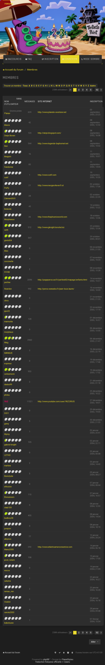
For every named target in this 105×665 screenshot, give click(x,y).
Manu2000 (9, 549)
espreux (8, 363)
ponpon (7, 528)
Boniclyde (8, 476)
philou (7, 395)
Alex (6, 251)
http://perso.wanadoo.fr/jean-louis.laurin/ (56, 289)
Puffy (6, 188)
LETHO (7, 455)
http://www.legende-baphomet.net (53, 143)
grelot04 (8, 240)
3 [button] (82, 90)
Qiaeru (67, 662)
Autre (93, 85)
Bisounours (9, 497)
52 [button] (97, 90)
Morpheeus (9, 219)
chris (6, 300)
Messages (29, 101)
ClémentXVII (9, 198)
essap (7, 272)
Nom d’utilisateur (11, 102)
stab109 (8, 507)
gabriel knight (10, 444)
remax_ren (9, 591)
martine (7, 465)
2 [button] (78, 90)
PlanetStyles (67, 659)
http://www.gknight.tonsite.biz (51, 227)
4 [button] (86, 90)
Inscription (96, 101)
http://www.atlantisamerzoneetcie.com (55, 547)
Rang (19, 99)
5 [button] (90, 90)
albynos (7, 539)
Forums (9, 3)
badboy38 (8, 518)
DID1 (6, 413)
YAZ (6, 401)
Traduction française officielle (48, 662)
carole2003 (9, 612)
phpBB (46, 659)
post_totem (9, 560)
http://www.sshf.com (47, 175)
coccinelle (8, 261)
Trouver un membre (12, 85)
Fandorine (8, 167)
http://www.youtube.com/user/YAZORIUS (56, 401)
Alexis (7, 125)
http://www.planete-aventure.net (52, 112)
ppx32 (7, 311)
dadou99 (8, 384)
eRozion (8, 486)
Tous (25, 85)
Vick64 (7, 602)
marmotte (8, 321)
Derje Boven (9, 135)
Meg (6, 342)
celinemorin (9, 374)
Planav (7, 113)
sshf (6, 177)
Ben (6, 146)
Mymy (7, 434)
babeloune (9, 623)
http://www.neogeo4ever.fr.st (51, 185)
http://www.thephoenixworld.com (52, 217)
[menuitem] (28, 59)
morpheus (8, 332)
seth (6, 230)
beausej (7, 209)
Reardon (8, 289)
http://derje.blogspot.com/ (49, 133)
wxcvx (7, 570)
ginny (6, 423)
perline (7, 282)
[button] (70, 89)
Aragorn (7, 156)
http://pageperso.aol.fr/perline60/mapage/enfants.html (62, 280)
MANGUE (8, 353)
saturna (7, 581)
